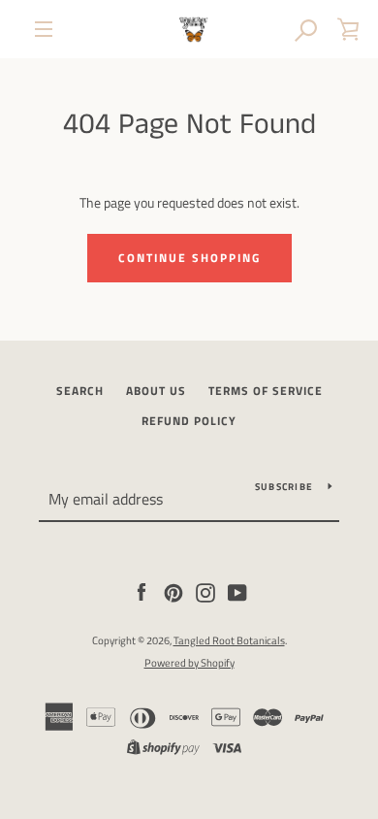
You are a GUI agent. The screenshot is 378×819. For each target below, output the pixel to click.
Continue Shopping (189, 257)
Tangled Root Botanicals (229, 640)
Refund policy (189, 420)
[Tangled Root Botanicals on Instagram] (205, 590)
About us (156, 390)
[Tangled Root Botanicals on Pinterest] (173, 590)
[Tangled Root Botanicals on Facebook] (141, 590)
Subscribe (284, 486)
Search (80, 390)
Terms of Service (265, 390)
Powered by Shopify (189, 662)
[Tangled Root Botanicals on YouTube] (237, 590)
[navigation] (43, 29)
